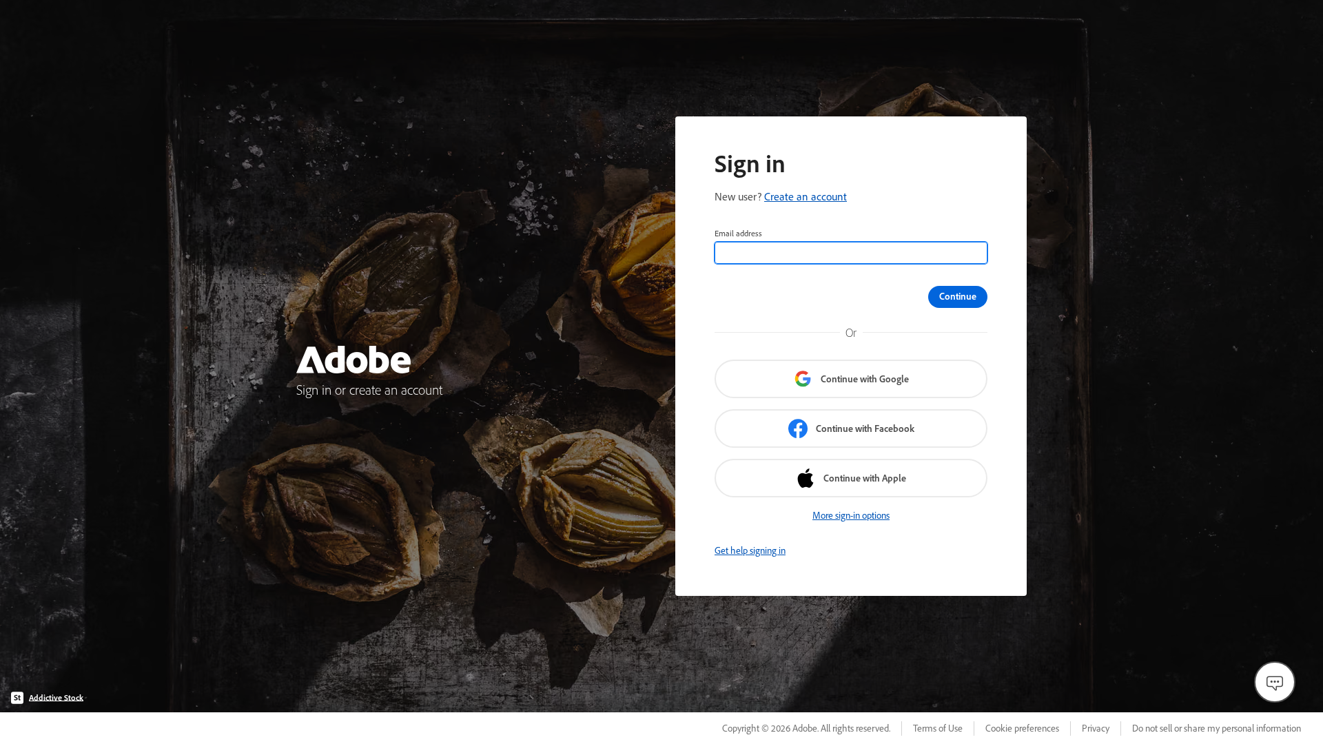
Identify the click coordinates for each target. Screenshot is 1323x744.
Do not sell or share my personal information (1216, 728)
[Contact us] (1274, 682)
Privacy (1095, 728)
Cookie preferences (1022, 728)
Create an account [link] (805, 196)
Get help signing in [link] (750, 550)
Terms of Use (938, 728)
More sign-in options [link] (851, 515)
